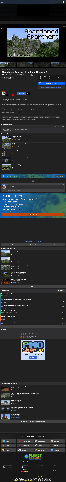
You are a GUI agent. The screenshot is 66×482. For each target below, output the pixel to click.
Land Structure (10, 69)
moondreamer (5, 184)
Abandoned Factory (16, 136)
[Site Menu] (2, 2)
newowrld (15, 167)
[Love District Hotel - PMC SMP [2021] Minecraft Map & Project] (5, 388)
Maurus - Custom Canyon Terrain (18, 272)
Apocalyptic (29, 117)
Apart (10, 117)
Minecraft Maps (29, 241)
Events (6, 295)
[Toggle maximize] (64, 26)
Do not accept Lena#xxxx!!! (8, 310)
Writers (9, 318)
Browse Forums (33, 326)
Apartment (16, 117)
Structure (33, 119)
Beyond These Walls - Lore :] (8, 316)
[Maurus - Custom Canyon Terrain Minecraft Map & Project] (5, 274)
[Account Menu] (64, 2)
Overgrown (22, 119)
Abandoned (5, 117)
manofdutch (15, 410)
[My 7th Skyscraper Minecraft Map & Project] (5, 417)
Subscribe (22, 93)
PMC (2, 295)
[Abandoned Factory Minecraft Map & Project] (6, 139)
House (8, 119)
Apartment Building (16, 150)
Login (37, 216)
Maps (4, 69)
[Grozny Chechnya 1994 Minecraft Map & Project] (5, 402)
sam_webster (16, 153)
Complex (47, 117)
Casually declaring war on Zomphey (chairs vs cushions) (17, 299)
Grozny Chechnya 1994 (16, 400)
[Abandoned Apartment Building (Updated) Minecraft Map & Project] (5, 253)
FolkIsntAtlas (62, 318)
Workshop (7, 323)
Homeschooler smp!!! (6, 293)
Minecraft (16, 480)
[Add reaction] (10, 190)
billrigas (14, 403)
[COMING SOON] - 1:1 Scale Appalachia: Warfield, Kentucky (25, 393)
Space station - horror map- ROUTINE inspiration (22, 407)
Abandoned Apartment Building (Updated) (20, 251)
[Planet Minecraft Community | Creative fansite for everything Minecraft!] (33, 456)
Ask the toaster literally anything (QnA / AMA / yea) (16, 305)
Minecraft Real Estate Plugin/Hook (10, 322)
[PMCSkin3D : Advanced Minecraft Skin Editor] (33, 359)
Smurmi (62, 323)
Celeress (9, 92)
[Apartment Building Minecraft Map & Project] (6, 153)
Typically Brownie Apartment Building (20, 157)
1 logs (32, 75)
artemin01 (15, 396)
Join (57, 176)
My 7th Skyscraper (15, 414)
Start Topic (62, 290)
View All (33, 286)
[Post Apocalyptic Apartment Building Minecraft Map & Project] (6, 146)
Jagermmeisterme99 (17, 417)
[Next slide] (62, 43)
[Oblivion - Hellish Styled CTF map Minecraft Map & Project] (5, 281)
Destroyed (57, 117)
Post (28, 119)
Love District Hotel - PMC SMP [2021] (19, 386)
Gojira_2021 (16, 160)
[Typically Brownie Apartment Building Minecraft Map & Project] (6, 160)
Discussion (7, 301)
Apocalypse (22, 117)
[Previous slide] (3, 43)
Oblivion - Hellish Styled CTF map (18, 279)
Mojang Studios (27, 480)
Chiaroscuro (15, 389)
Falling (4, 119)
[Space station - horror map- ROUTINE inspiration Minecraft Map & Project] (5, 409)
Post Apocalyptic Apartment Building (20, 143)
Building (36, 117)
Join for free (33, 214)
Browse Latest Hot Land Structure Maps (33, 421)
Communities (4, 318)
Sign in (61, 176)
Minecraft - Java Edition (6, 312)
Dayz (52, 117)
